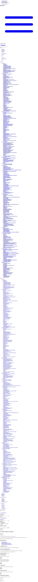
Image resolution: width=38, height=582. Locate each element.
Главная (3, 493)
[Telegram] (2, 5)
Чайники (4, 322)
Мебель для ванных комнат (6, 374)
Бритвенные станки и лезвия (7, 359)
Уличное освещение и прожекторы (7, 460)
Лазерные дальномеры (6, 417)
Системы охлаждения (6, 355)
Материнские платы (5, 345)
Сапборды (4, 398)
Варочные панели (5, 292)
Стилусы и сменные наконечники (7, 380)
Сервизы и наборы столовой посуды (8, 472)
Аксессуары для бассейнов (6, 448)
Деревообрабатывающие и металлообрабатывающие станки (10, 412)
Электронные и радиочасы (6, 476)
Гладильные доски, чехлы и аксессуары (8, 295)
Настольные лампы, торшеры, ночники (8, 375)
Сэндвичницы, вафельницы (6, 317)
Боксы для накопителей (6, 335)
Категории (3, 49)
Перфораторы (5, 422)
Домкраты (4, 285)
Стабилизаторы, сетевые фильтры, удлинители (9, 356)
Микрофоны (4, 482)
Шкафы (4, 378)
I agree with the (4, 523)
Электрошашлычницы (6, 326)
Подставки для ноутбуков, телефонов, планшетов (9, 352)
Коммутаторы (5, 343)
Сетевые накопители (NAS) (6, 354)
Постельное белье (5, 470)
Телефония (3, 227)
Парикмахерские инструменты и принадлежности (9, 368)
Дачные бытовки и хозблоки (6, 452)
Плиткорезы (4, 423)
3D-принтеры (5, 381)
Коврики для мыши (5, 342)
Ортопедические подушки (6, 367)
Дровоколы (4, 453)
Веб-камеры (4, 336)
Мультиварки (5, 304)
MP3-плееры (4, 479)
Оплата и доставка (4, 1)
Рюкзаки (4, 396)
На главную (1, 533)
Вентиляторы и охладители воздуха (7, 293)
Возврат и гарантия (4, 542)
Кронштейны (5, 481)
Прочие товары (4, 163)
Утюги (4, 320)
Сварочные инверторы (6, 430)
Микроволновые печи (6, 303)
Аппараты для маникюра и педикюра (8, 358)
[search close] (1, 529)
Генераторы (4, 411)
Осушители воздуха (5, 308)
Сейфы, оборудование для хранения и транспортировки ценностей (11, 385)
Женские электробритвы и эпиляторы (8, 360)
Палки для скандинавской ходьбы (7, 394)
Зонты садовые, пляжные (6, 391)
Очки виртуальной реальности (7, 351)
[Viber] (3, 5)
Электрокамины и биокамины (7, 475)
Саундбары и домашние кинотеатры (7, 487)
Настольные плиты (5, 306)
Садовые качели (5, 456)
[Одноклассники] (1, 5)
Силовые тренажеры (5, 399)
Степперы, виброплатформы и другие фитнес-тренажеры (10, 401)
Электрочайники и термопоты (7, 325)
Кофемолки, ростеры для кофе (7, 299)
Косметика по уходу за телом (7, 364)
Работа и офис (4, 165)
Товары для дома (4, 248)
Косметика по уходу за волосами (7, 363)
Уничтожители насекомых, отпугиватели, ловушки (9, 461)
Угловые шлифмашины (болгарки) (7, 433)
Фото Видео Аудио (4, 262)
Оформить (1, 524)
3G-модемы (4, 328)
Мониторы (4, 346)
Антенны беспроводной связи (7, 332)
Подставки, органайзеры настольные (8, 384)
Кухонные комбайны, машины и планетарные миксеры (10, 300)
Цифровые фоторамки (6, 491)
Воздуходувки (5, 450)
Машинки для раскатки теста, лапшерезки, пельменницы (10, 468)
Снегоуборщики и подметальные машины (8, 458)
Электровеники (5, 324)
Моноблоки (4, 347)
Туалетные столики (5, 377)
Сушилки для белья (5, 316)
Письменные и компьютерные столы (8, 376)
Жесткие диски (5, 338)
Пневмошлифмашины (6, 425)
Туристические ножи (6, 404)
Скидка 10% (3, 50)
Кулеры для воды (5, 382)
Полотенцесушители (6, 426)
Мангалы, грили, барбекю (6, 393)
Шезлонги (4, 406)
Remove (1, 516)
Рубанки (4, 428)
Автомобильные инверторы (6, 282)
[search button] (0, 47)
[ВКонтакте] (0, 5)
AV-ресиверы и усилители (6, 478)
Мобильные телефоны (6, 443)
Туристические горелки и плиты (7, 403)
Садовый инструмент (6, 457)
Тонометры (4, 370)
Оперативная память (5, 349)
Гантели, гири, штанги (6, 389)
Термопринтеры (5, 357)
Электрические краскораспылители (7, 439)
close (5, 497)
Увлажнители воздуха (6, 319)
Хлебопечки (4, 321)
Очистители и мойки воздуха (7, 309)
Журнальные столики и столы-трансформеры (9, 373)
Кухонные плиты (5, 301)
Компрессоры (5, 416)
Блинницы (4, 291)
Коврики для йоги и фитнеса (7, 392)
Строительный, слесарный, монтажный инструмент (9, 431)
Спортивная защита (5, 400)
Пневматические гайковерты (7, 424)
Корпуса (4, 344)
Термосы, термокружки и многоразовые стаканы (9, 459)
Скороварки (4, 473)
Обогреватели (5, 307)
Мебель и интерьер (4, 157)
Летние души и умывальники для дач (8, 454)
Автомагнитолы (5, 281)
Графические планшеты (6, 337)
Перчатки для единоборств (6, 395)
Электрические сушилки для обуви (7, 323)
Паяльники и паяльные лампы (7, 421)
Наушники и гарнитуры (6, 484)
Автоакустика (5, 280)
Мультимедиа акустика (6, 483)
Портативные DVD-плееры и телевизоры (8, 287)
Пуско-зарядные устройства (6, 288)
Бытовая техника (4, 73)
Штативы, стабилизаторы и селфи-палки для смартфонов (10, 447)
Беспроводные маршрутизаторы (7, 333)
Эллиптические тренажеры (6, 408)
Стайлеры (4, 369)
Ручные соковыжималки (6, 314)
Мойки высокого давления (6, 286)
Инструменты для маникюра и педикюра (8, 362)
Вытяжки (4, 294)
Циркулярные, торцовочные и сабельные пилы (9, 436)
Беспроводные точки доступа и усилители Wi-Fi (9, 334)
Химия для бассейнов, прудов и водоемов (8, 462)
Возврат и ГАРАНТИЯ (5, 2)
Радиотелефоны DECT (6, 445)
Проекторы (4, 485)
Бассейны (4, 449)
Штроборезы (4, 437)
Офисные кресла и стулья (6, 383)
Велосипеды (4, 388)
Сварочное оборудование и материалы (8, 429)
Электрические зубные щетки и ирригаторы (9, 371)
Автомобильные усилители (6, 284)
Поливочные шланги (6, 455)
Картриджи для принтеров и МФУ (7, 341)
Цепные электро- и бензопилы (7, 435)
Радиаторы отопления (6, 427)
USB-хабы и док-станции (6, 331)
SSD (3, 330)
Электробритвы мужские (6, 372)
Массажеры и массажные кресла (7, 366)
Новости (3, 495)
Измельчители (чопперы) (6, 297)
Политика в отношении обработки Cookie (7, 544)
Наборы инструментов (6, 420)
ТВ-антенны (4, 489)
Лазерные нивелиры (5, 418)
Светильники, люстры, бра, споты (7, 471)
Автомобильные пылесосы (6, 283)
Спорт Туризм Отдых (4, 170)
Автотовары (3, 63)
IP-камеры (4, 329)
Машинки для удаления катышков (7, 302)
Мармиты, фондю (5, 467)
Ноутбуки (4, 348)
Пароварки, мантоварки (6, 310)
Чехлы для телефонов (6, 446)
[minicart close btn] (0, 511)
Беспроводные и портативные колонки (8, 480)
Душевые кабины (5, 413)
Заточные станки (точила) (6, 414)
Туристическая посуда (6, 402)
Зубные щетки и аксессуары (6, 361)
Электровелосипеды (5, 407)
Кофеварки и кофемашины (6, 298)
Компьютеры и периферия (5, 111)
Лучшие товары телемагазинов (7, 379)
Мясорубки (4, 305)
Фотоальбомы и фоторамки (6, 474)
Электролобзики (5, 441)
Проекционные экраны (6, 486)
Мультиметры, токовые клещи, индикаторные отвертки (10, 419)
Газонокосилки (5, 451)
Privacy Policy (6, 523)
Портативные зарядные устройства (7, 444)
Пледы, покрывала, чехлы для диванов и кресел (9, 469)
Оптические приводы (6, 350)
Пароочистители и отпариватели (7, 311)
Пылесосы (4, 312)
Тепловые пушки (5, 432)
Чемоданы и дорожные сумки (7, 405)
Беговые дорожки (5, 387)
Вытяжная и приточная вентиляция (7, 410)
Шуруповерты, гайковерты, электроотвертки (9, 438)
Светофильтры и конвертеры (7, 488)
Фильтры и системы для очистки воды (8, 434)
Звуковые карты (5, 339)
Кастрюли (4, 466)
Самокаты (4, 397)
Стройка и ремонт (4, 193)
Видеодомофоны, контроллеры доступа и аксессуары (10, 464)
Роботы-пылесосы (5, 313)
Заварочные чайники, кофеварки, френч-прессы (9, 296)
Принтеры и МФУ (5, 353)
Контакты (3, 51)
